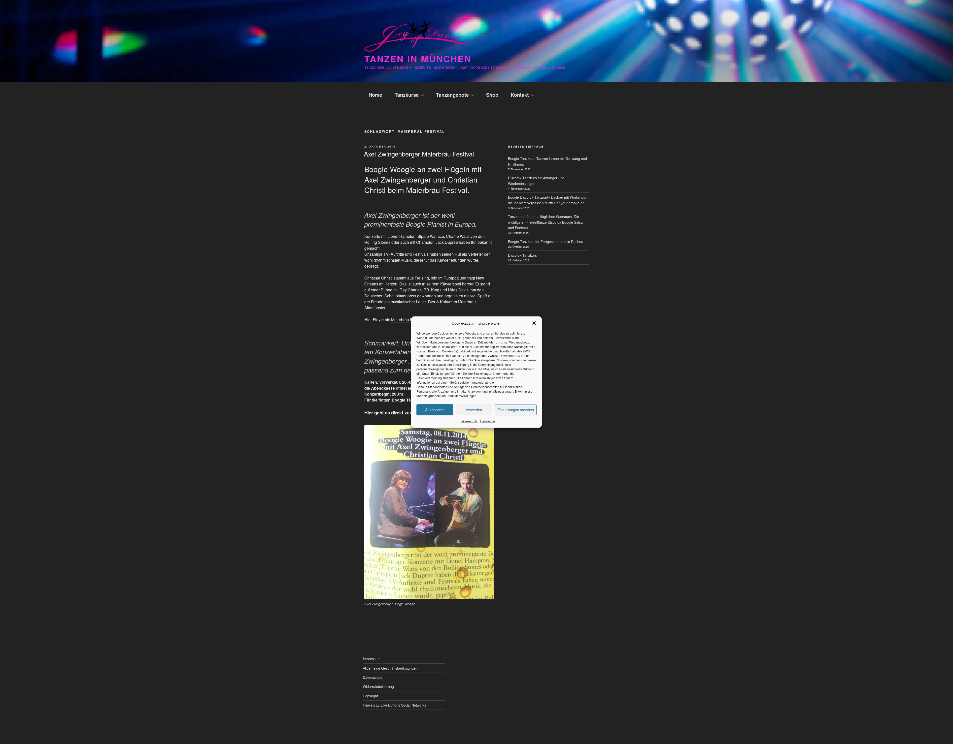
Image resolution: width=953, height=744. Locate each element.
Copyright (370, 695)
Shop (492, 94)
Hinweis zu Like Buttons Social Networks (394, 705)
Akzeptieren (434, 409)
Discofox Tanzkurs (522, 255)
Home (375, 94)
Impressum (487, 421)
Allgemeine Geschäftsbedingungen (390, 668)
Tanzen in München (418, 58)
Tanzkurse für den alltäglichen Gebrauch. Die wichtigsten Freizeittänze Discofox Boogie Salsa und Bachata (545, 222)
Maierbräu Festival (407, 319)
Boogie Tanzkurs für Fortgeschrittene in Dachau (545, 241)
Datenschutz (469, 421)
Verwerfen (474, 409)
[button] (534, 323)
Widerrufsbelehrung (378, 686)
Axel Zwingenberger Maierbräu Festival (419, 153)
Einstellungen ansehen (515, 409)
